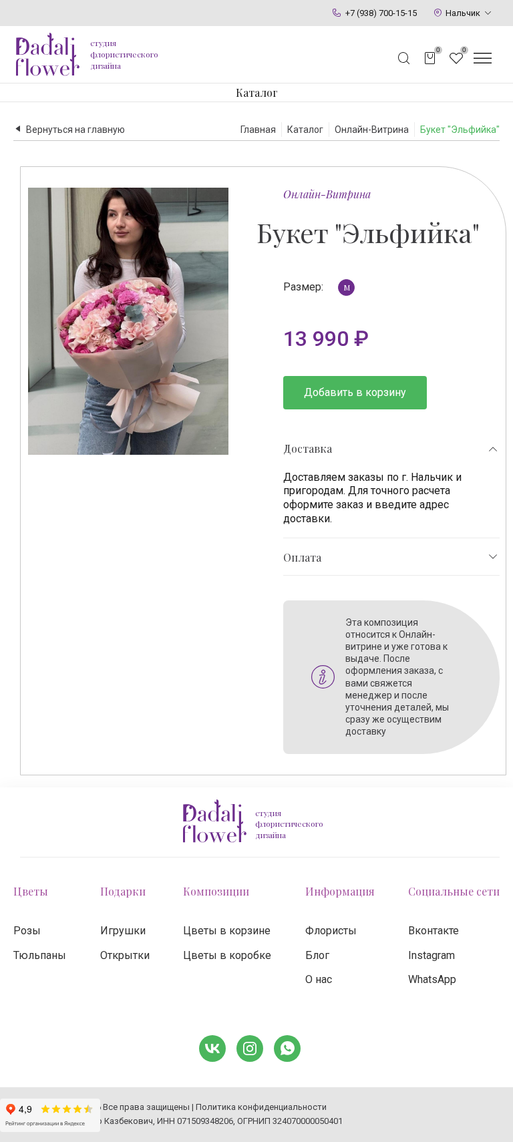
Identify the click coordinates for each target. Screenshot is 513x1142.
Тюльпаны (39, 955)
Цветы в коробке (227, 955)
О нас (318, 979)
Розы (27, 930)
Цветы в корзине (227, 930)
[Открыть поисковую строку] (404, 58)
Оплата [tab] (302, 557)
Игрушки (123, 930)
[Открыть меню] (482, 58)
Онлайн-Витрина (327, 194)
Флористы (331, 930)
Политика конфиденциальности (261, 1107)
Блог (317, 955)
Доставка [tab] (307, 448)
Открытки (125, 955)
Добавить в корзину (355, 392)
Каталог (257, 92)
